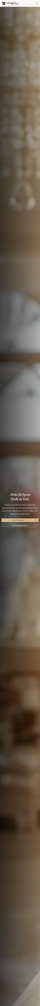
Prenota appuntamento (20, 525)
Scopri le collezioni (18, 520)
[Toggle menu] (37, 3)
